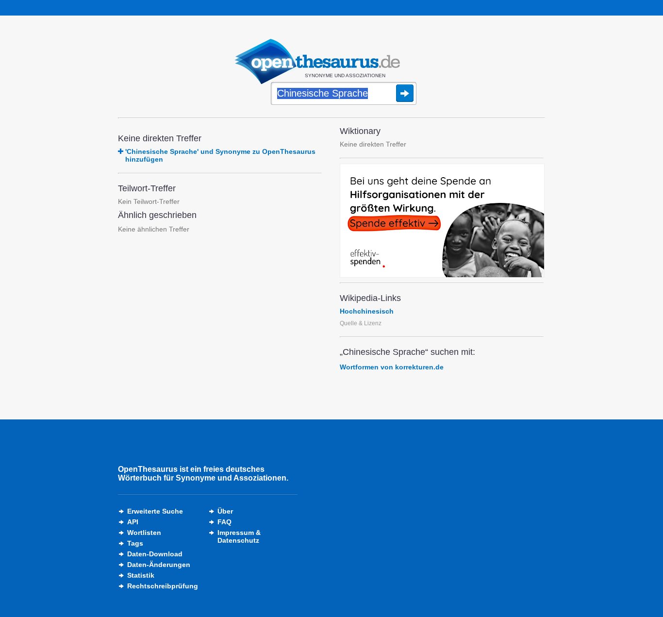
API (132, 522)
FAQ (224, 522)
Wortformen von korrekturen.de (392, 367)
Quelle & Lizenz (360, 323)
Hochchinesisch (367, 311)
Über (225, 511)
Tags (135, 543)
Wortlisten (144, 532)
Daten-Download (154, 554)
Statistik (140, 575)
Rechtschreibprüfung (162, 586)
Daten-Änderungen (158, 564)
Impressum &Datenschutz (239, 536)
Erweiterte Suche (155, 511)
